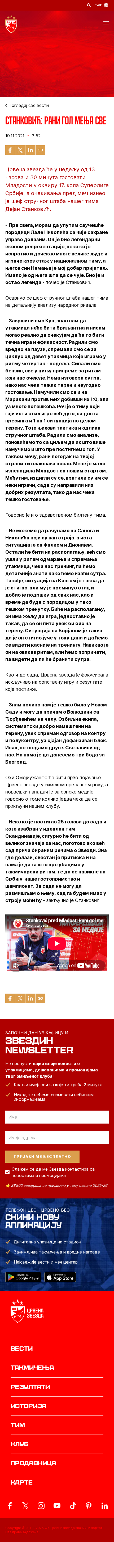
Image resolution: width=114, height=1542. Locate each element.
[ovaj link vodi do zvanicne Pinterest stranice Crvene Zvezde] (88, 1506)
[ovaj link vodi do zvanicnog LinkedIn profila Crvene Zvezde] (104, 1506)
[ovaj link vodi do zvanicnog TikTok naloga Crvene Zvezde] (73, 1506)
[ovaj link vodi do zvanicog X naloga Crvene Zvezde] (25, 1506)
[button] (106, 24)
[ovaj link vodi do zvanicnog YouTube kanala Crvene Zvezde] (57, 1506)
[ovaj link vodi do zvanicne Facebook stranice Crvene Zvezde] (9, 1506)
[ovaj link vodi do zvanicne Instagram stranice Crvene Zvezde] (41, 1506)
